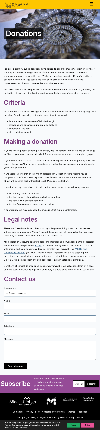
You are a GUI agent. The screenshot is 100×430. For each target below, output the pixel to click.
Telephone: (9, 326)
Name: (7, 300)
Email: (7, 313)
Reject (87, 425)
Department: (10, 288)
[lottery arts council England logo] (70, 398)
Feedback (82, 411)
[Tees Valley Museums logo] (88, 398)
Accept (73, 425)
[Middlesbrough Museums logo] (17, 2)
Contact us (18, 411)
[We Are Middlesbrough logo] (51, 398)
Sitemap (71, 411)
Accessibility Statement (53, 411)
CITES (38, 245)
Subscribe (91, 384)
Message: (9, 339)
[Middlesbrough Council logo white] (23, 398)
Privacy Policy (33, 411)
